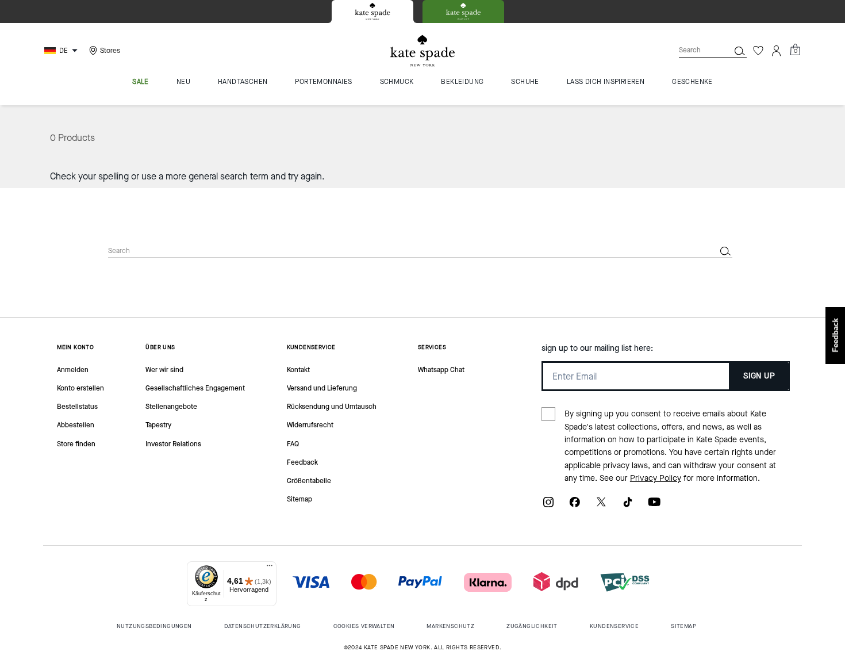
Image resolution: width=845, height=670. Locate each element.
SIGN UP (759, 375)
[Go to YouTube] (654, 506)
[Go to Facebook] (575, 506)
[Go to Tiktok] (628, 506)
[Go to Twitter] (601, 506)
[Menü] (269, 568)
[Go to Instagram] (548, 506)
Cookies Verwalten (364, 626)
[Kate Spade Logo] (422, 51)
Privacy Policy (655, 478)
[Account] (776, 51)
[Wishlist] (758, 51)
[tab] (372, 11)
